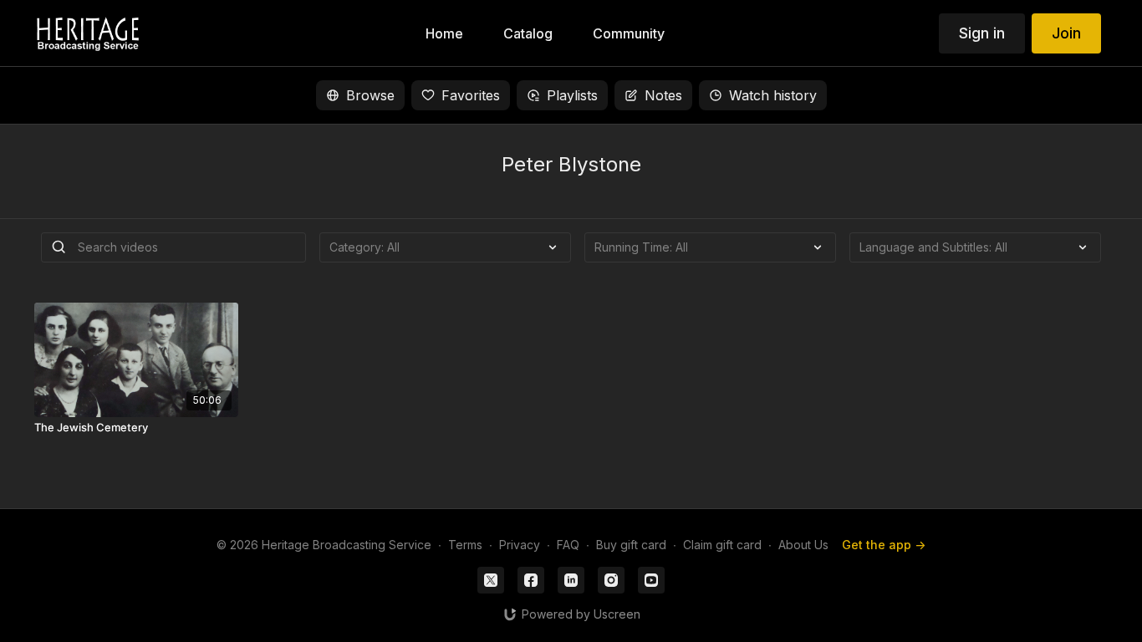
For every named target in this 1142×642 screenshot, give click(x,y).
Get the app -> (883, 545)
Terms (465, 545)
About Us (803, 545)
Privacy (519, 545)
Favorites (470, 95)
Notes (663, 95)
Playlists (572, 95)
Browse (370, 95)
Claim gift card (722, 545)
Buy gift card (631, 545)
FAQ (568, 545)
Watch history (773, 95)
